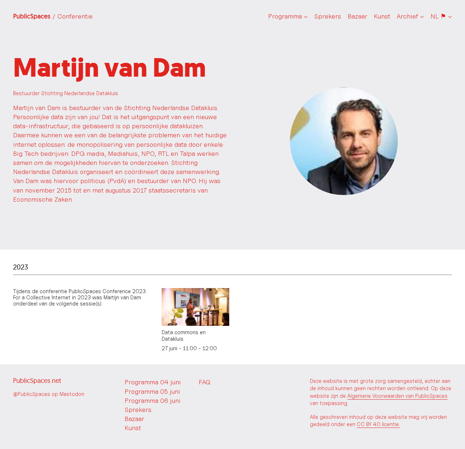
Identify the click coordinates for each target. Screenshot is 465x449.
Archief (407, 16)
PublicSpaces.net (37, 380)
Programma (285, 16)
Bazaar (357, 16)
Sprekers (327, 16)
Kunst (382, 16)
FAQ (204, 382)
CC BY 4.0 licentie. (378, 424)
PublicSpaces (53, 16)
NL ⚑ (438, 16)
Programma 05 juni (152, 391)
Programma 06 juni (153, 400)
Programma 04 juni (153, 382)
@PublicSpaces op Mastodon (48, 394)
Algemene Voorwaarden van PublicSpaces (397, 396)
